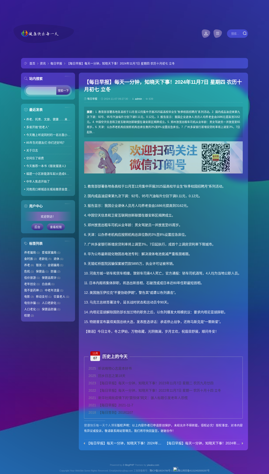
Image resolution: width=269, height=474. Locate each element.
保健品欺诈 (51, 277)
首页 (32, 63)
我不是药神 (33, 290)
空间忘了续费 (35, 158)
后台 (37, 227)
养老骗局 (32, 252)
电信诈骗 (32, 303)
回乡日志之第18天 (106, 376)
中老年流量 (54, 290)
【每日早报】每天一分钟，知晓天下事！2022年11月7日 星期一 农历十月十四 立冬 (154, 390)
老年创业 (32, 284)
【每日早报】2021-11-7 (110, 405)
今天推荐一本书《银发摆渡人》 (46, 166)
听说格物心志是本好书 (110, 368)
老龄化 (45, 258)
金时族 (30, 258)
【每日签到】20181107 (110, 412)
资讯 (43, 63)
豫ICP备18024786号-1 (161, 470)
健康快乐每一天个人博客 (100, 425)
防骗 (55, 271)
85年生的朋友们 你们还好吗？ (46, 142)
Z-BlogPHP (128, 465)
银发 (41, 265)
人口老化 (32, 309)
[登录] (206, 33)
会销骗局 (55, 265)
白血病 (48, 284)
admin (138, 98)
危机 (29, 271)
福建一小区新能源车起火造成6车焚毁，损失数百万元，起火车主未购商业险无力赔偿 (49, 173)
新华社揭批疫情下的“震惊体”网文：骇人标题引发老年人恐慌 (138, 398)
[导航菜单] (218, 33)
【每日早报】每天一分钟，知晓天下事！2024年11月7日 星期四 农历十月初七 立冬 (121, 63)
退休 (58, 258)
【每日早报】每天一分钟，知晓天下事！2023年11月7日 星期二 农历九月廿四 (151, 383)
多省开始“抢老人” (37, 127)
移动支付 (43, 296)
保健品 (42, 271)
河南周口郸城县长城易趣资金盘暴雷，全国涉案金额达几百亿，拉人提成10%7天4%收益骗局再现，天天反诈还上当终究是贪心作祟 (49, 189)
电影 (29, 296)
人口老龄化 (51, 303)
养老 (29, 265)
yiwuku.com (153, 465)
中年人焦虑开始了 (38, 181)
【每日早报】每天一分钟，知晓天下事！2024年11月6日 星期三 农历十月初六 (124, 443)
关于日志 (32, 150)
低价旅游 (32, 277)
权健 (29, 315)
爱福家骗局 (51, 252)
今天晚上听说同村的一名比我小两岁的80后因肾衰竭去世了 (49, 135)
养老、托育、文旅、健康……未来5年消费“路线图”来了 (49, 119)
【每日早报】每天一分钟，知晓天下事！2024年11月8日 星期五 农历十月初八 (202, 443)
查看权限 (56, 227)
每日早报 (56, 63)
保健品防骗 (51, 309)
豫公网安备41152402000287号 (194, 470)
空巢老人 (61, 296)
